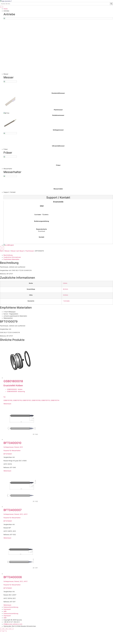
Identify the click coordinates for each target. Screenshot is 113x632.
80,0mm (65, 289)
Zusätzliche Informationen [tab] (12, 257)
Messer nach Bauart (17, 251)
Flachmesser (30, 251)
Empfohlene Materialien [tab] (11, 259)
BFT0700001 (8, 454)
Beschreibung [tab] (8, 255)
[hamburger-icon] (1, 7)
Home (6, 9)
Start (1, 251)
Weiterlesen (7, 404)
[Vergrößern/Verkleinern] (1, 629)
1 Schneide (66, 301)
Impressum (7, 609)
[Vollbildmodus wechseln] (4, 629)
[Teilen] (8, 629)
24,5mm (65, 295)
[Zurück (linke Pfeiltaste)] (1, 631)
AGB (5, 611)
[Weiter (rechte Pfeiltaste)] (4, 631)
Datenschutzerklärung (11, 607)
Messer (7, 251)
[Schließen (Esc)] (11, 629)
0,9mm (65, 283)
